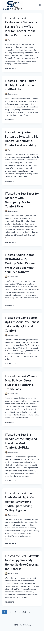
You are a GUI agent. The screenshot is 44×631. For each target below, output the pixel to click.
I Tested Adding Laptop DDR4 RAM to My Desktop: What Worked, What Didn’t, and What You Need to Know (20, 263)
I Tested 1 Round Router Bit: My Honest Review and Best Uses (20, 85)
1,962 (24, 612)
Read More (10, 68)
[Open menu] (40, 5)
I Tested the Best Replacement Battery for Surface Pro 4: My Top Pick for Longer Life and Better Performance (21, 26)
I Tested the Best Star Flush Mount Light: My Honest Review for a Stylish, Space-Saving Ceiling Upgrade (19, 501)
